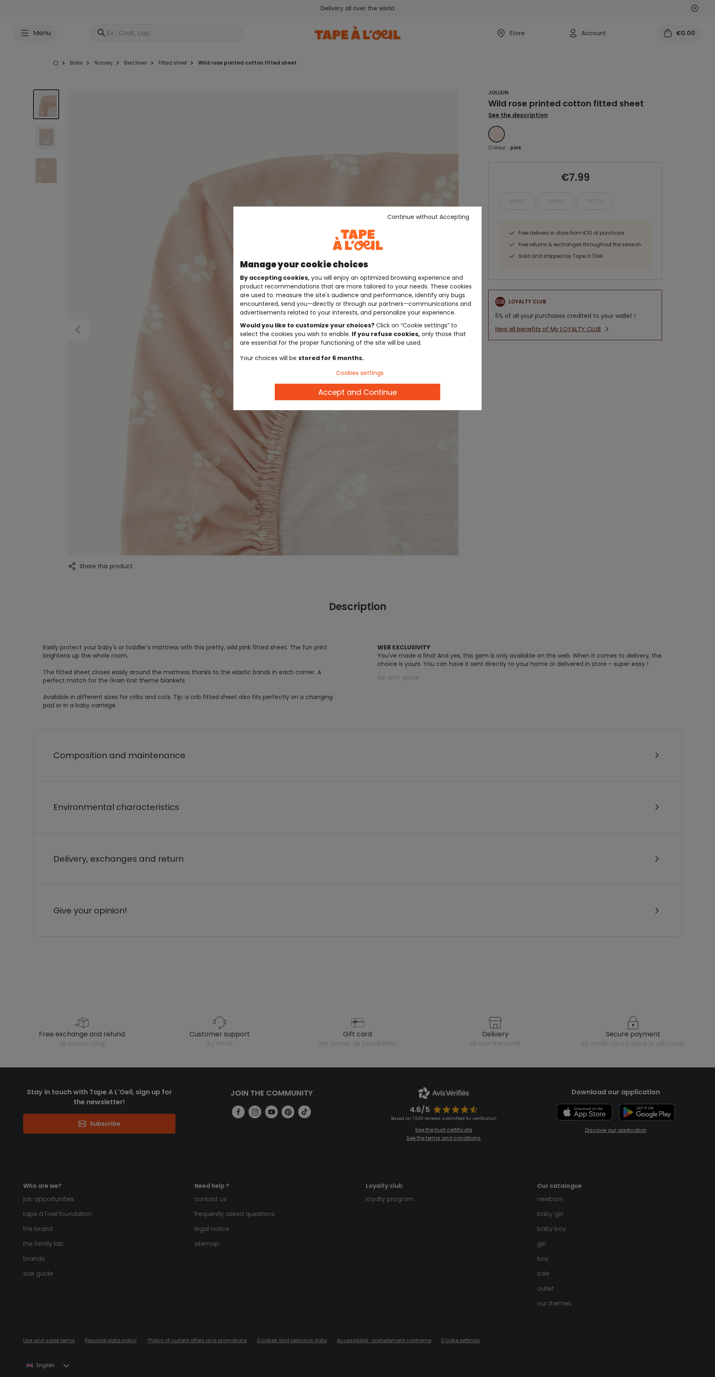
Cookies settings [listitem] (360, 373)
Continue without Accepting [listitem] (428, 217)
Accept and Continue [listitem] (357, 392)
